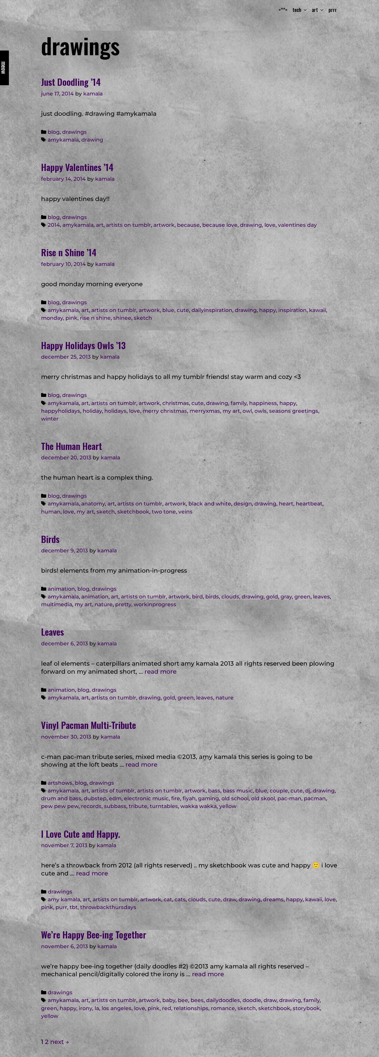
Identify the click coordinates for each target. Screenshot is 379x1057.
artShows (60, 783)
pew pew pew (60, 806)
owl (247, 411)
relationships (191, 1008)
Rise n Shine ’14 (69, 252)
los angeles (117, 1008)
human (50, 512)
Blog (54, 132)
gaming (208, 798)
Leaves (52, 631)
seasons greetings (293, 411)
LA (97, 1008)
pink (71, 318)
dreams (273, 899)
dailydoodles (223, 1000)
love (270, 225)
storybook (306, 1008)
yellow (227, 806)
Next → (59, 1042)
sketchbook (133, 512)
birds (212, 596)
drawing (92, 140)
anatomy (93, 503)
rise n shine (95, 318)
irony (85, 1008)
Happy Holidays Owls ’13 (83, 345)
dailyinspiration (211, 310)
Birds (50, 538)
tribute (138, 806)
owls (260, 411)
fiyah (189, 798)
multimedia (56, 604)
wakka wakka (198, 806)
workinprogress (155, 604)
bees (197, 1000)
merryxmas (205, 411)
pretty (123, 604)
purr (61, 907)
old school (235, 798)
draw (229, 899)
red (166, 1008)
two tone (164, 512)
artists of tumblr (113, 790)
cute (183, 310)
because (188, 225)
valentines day (297, 225)
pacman (315, 798)
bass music (238, 790)
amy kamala (64, 899)
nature (104, 604)
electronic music (146, 798)
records (91, 806)
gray (286, 596)
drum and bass (61, 798)
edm (115, 798)
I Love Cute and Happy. (80, 833)
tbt (74, 907)
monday (52, 318)
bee (183, 1000)
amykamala (63, 140)
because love (219, 225)
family (239, 403)
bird (197, 596)
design (243, 503)
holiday (92, 411)
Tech (296, 9)
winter (50, 419)
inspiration (292, 310)
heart (286, 503)
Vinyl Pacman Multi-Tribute (88, 724)
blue (168, 310)
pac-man (289, 798)
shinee (122, 318)
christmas (175, 403)
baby (168, 1000)
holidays (115, 411)
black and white (209, 503)
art (99, 225)
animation (61, 589)
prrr (333, 9)
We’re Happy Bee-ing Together (93, 934)
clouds (230, 596)
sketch (143, 318)
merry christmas (165, 411)
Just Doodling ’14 (71, 81)
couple (279, 790)
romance (223, 1008)
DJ (307, 790)
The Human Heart (71, 445)
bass (214, 790)
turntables (164, 806)
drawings (74, 132)
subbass (115, 806)
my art (231, 411)
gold (272, 596)
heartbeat (309, 503)
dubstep (95, 798)
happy (267, 310)
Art (315, 9)
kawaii (317, 310)
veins (185, 512)
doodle (251, 1000)
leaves (321, 596)
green (302, 596)
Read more (160, 671)
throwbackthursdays (108, 907)
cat (168, 899)
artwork (164, 225)
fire (175, 798)
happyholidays (60, 411)
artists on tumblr (128, 225)
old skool (263, 798)
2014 (54, 225)
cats (180, 899)
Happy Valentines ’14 (77, 166)
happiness (263, 403)
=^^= (283, 9)
